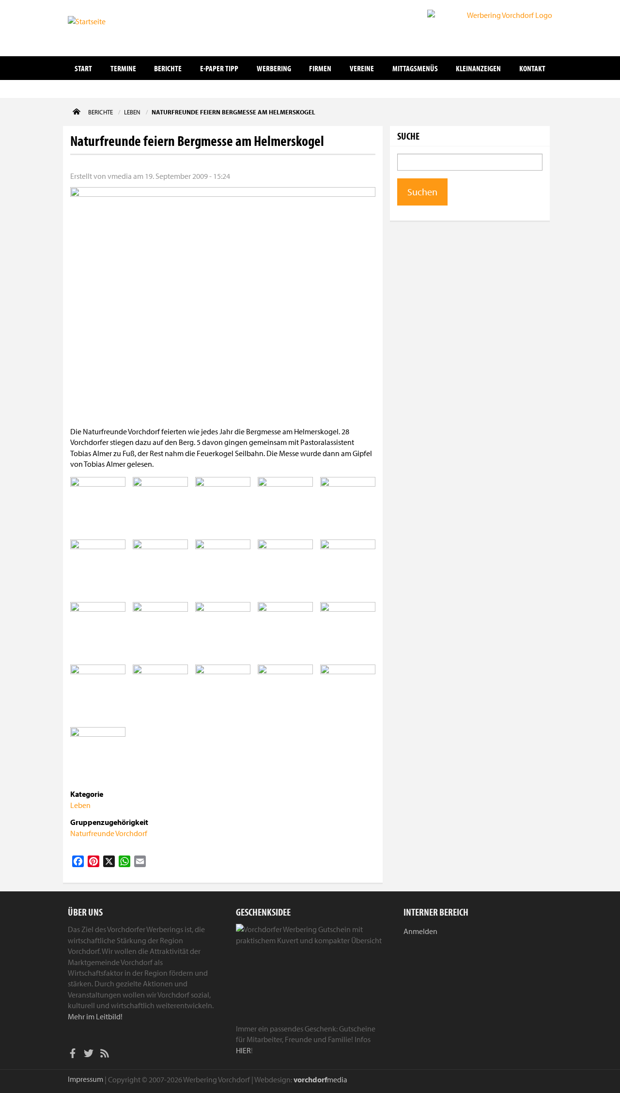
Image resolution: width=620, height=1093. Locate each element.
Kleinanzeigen (478, 68)
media (320, 1079)
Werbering (274, 68)
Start (83, 68)
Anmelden (420, 931)
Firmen (320, 68)
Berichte (168, 68)
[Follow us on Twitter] (88, 1054)
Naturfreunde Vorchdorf (108, 833)
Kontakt (532, 68)
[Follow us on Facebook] (73, 1054)
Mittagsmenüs (415, 68)
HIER (243, 1050)
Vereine (362, 68)
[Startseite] (116, 27)
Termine (123, 68)
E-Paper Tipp (219, 68)
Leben (80, 805)
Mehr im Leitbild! (95, 1016)
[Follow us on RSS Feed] (104, 1054)
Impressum (85, 1079)
